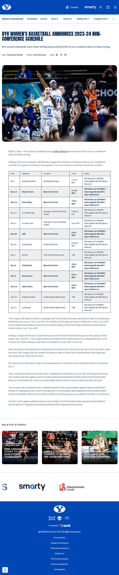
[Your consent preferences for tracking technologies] (5, 570)
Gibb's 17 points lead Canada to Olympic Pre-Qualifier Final (58, 454)
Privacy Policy (59, 538)
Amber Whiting (60, 151)
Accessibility (59, 569)
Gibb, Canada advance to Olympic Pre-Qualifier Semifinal (99, 454)
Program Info (100, 19)
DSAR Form (59, 554)
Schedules (32, 19)
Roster (43, 19)
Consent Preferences (59, 543)
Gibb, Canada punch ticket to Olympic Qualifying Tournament (17, 452)
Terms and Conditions (59, 548)
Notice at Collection (59, 564)
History (67, 19)
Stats (54, 19)
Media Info (82, 19)
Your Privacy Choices (59, 559)
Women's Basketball (13, 444)
